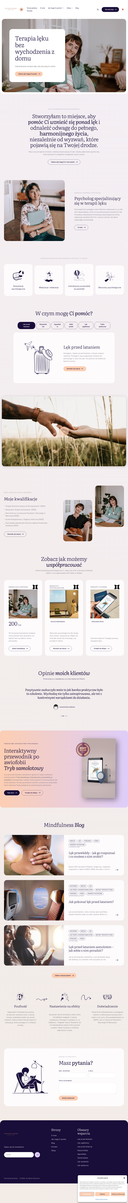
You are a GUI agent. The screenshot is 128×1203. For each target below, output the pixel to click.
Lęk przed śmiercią (84, 1147)
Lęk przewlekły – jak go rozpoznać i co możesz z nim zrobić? (92, 854)
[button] (124, 1178)
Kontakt (54, 1147)
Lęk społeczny (83, 1165)
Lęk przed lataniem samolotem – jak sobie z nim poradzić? (91, 948)
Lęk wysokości (83, 1162)
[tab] (26, 325)
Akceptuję (86, 1194)
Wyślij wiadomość (68, 1098)
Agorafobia (81, 1154)
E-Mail (91, 1071)
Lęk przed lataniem (84, 1139)
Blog (53, 1143)
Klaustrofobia (82, 1150)
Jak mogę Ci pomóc (58, 1139)
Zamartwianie (82, 1158)
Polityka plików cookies (101, 1199)
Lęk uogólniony (83, 1143)
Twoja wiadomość (65, 1080)
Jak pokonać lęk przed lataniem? (91, 901)
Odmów (102, 1194)
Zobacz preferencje (118, 1194)
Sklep (53, 1150)
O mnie (54, 1135)
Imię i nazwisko (64, 1071)
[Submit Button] (37, 1154)
